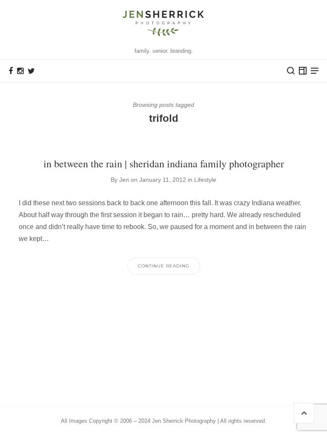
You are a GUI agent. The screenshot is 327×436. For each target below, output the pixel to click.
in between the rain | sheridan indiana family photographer (163, 163)
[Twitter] (31, 71)
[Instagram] (20, 71)
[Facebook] (11, 71)
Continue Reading (163, 266)
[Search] (291, 71)
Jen (124, 179)
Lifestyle (205, 179)
